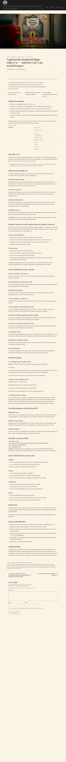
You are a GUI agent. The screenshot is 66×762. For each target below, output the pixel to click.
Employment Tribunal (41, 564)
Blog (16, 6)
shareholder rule (53, 567)
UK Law (16, 568)
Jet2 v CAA (31, 565)
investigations (14, 565)
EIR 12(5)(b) (34, 564)
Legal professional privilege (49, 565)
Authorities (36, 146)
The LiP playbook (38, 134)
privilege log (36, 567)
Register (60, 7)
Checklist (36, 144)
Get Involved (23, 6)
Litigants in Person (11, 567)
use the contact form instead (22, 585)
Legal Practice (29, 56)
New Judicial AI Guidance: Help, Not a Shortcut (47, 574)
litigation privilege (19, 567)
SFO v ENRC (46, 567)
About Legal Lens (7, 6)
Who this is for (37, 127)
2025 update (12, 564)
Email (26, 602)
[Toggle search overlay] (47, 7)
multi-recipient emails (28, 567)
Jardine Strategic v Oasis (23, 565)
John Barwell (22, 69)
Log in (53, 7)
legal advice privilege (38, 565)
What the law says (38, 130)
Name (10, 602)
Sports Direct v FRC (11, 568)
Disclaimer (36, 149)
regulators (41, 567)
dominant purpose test (26, 564)
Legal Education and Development (15, 56)
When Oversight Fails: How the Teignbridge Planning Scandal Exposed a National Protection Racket (19, 575)
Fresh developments (38, 139)
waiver (20, 568)
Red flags (36, 142)
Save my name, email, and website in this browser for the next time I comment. (26, 608)
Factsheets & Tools (34, 6)
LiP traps (36, 132)
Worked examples (38, 137)
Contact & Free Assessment (10, 8)
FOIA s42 (48, 564)
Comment (10, 590)
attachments (18, 564)
